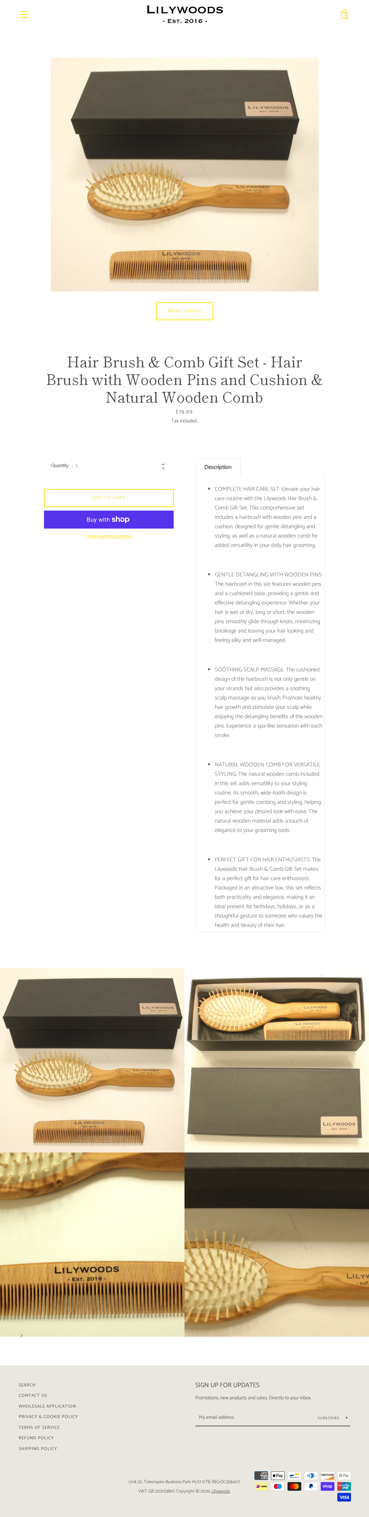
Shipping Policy (38, 1448)
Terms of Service (39, 1427)
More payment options (108, 536)
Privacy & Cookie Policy (48, 1416)
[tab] (218, 467)
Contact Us (33, 1395)
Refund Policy (36, 1438)
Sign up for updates (227, 1385)
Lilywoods (221, 1491)
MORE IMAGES (185, 311)
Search (27, 1385)
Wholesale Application (47, 1406)
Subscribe (329, 1418)
